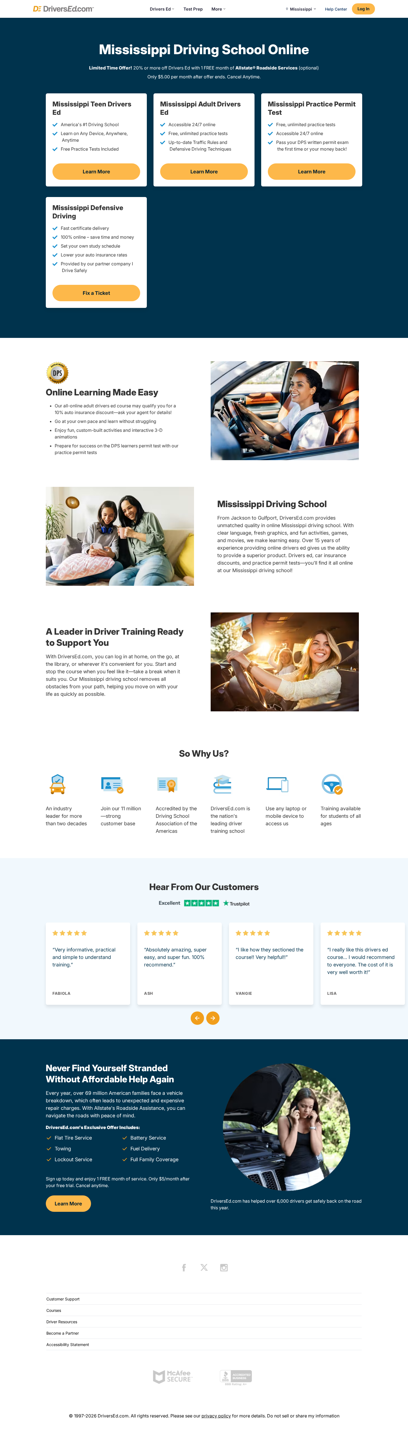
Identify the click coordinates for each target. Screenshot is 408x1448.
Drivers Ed (160, 9)
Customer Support (63, 1299)
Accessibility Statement (67, 1344)
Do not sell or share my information (303, 1416)
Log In (363, 8)
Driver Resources (61, 1321)
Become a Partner (62, 1333)
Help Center (336, 9)
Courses (53, 1310)
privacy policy (216, 1416)
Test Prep (193, 9)
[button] (196, 1017)
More (216, 9)
